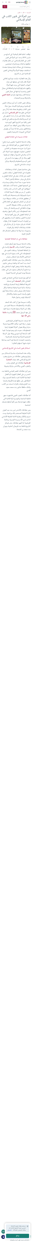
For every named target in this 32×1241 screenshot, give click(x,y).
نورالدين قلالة (24, 24)
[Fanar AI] (3, 1237)
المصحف (18, 281)
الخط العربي (6, 94)
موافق (17, 1236)
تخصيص (9, 1230)
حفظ (28, 49)
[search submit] (5, 6)
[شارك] (3, 1231)
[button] (14, 49)
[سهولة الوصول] (6, 2)
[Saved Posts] (2, 2)
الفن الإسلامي (13, 112)
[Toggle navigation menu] (29, 2)
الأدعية (12, 247)
